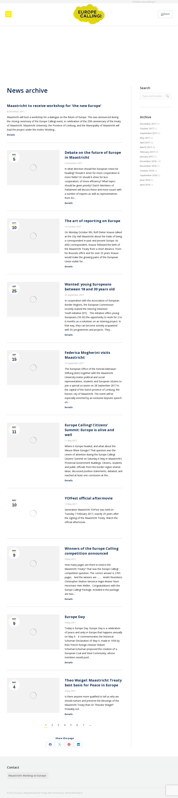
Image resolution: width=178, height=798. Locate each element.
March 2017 (146, 147)
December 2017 (148, 123)
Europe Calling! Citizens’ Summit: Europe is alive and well (89, 430)
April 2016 (145, 184)
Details (11, 134)
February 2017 (147, 151)
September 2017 (148, 133)
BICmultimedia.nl (74, 792)
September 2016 (148, 175)
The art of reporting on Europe (92, 220)
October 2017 (147, 128)
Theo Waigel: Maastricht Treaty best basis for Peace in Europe (93, 682)
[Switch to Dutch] (165, 14)
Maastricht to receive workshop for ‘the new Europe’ (54, 105)
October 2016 (147, 170)
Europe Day (75, 616)
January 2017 (146, 156)
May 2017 (145, 137)
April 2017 (145, 142)
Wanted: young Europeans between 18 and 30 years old (90, 286)
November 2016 (148, 165)
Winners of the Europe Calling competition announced (92, 551)
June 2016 (145, 180)
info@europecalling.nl (143, 1)
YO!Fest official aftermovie (89, 498)
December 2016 (148, 161)
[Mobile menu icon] (8, 14)
